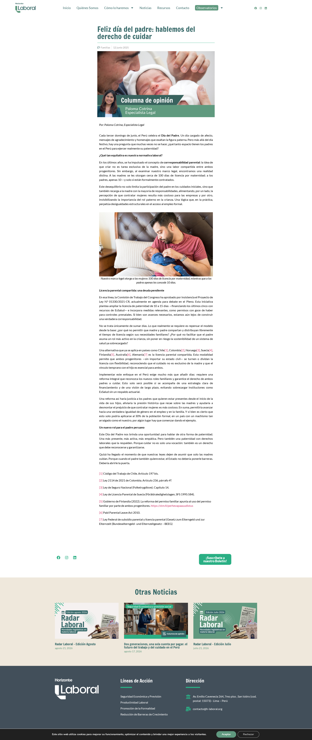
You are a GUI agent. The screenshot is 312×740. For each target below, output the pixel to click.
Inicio (67, 8)
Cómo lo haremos (116, 8)
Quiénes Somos (87, 8)
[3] (198, 350)
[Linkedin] (265, 8)
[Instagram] (260, 8)
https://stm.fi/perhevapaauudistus (172, 505)
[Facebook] (255, 8)
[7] (145, 354)
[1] (166, 350)
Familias (105, 47)
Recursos (163, 8)
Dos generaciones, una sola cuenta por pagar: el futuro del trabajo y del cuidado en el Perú (155, 646)
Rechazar (248, 734)
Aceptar (226, 734)
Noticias (145, 8)
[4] (210, 350)
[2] (183, 350)
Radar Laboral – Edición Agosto (75, 644)
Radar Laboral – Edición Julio (212, 644)
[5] (112, 354)
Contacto (182, 8)
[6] (129, 354)
